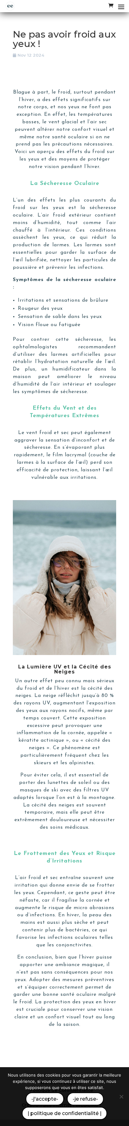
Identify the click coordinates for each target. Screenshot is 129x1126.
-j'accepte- (44, 1099)
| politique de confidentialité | (64, 1113)
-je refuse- (85, 1099)
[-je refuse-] (121, 1096)
